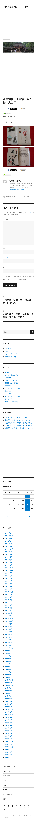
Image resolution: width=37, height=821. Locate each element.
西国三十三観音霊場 (11, 402)
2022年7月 (8, 576)
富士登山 (8, 386)
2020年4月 (9, 637)
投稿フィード (9, 351)
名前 (5, 248)
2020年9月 (9, 624)
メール (5, 257)
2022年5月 (9, 581)
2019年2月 (8, 675)
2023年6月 (9, 557)
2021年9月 (8, 597)
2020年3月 (8, 640)
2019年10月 (9, 653)
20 (27, 504)
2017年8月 (8, 720)
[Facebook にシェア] (8, 108)
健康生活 (8, 378)
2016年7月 (8, 755)
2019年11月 (9, 650)
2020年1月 (8, 645)
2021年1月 (8, 613)
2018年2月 (8, 704)
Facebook (6, 771)
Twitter (5, 780)
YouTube (6, 785)
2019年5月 (8, 667)
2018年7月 (8, 693)
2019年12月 (9, 648)
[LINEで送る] (7, 113)
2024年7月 (8, 541)
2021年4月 (8, 605)
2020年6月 (9, 632)
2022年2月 (9, 589)
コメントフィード (11, 354)
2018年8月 (8, 691)
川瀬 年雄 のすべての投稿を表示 (18, 189)
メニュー (6, 38)
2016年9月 (8, 749)
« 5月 (9, 516)
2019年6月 (8, 664)
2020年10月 (9, 621)
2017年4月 (8, 731)
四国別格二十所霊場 (11, 383)
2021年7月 (8, 600)
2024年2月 (9, 544)
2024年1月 (8, 546)
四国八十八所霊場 (11, 380)
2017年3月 (8, 733)
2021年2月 (8, 610)
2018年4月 (8, 701)
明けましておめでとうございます (16, 417)
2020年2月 (9, 642)
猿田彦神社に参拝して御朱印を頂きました (19, 428)
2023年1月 (8, 565)
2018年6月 (8, 696)
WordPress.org (10, 357)
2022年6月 (9, 578)
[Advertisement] (16, 21)
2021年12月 (9, 592)
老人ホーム (8, 399)
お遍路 (7, 372)
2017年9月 (8, 717)
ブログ (5, 790)
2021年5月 (8, 602)
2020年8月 (9, 626)
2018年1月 (8, 707)
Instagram (7, 776)
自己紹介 (6, 799)
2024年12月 (9, 536)
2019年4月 (8, 669)
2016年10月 (9, 747)
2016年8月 (8, 752)
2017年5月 (8, 728)
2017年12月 (9, 709)
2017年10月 (9, 715)
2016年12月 (9, 741)
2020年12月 (9, 616)
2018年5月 (8, 699)
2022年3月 (8, 586)
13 (27, 500)
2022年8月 (9, 573)
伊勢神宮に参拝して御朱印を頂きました (18, 425)
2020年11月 (9, 618)
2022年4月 (9, 584)
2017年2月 (8, 736)
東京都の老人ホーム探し (13, 396)
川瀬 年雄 (8, 196)
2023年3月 (8, 562)
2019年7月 (8, 661)
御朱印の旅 (26, 196)
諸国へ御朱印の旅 (9, 766)
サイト (5, 267)
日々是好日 (8, 394)
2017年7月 (8, 723)
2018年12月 (9, 680)
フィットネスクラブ (11, 375)
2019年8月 (8, 659)
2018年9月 (8, 688)
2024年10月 (9, 538)
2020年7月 (8, 629)
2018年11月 (9, 683)
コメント (5, 219)
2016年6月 (8, 757)
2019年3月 (8, 672)
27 (27, 508)
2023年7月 (8, 554)
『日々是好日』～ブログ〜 (16, 6)
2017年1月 (8, 739)
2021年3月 (8, 608)
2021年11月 (9, 594)
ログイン (8, 349)
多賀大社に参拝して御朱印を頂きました (18, 423)
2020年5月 (9, 634)
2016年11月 (9, 744)
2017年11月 (9, 712)
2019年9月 (8, 656)
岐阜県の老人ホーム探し (13, 388)
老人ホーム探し (8, 794)
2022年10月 (9, 570)
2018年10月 (9, 685)
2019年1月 (8, 677)
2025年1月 (8, 533)
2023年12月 (9, 549)
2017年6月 (8, 725)
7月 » (28, 516)
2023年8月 (8, 552)
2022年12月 (9, 568)
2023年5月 (8, 560)
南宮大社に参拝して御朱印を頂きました (18, 420)
